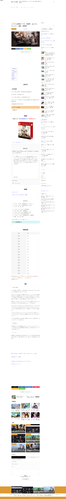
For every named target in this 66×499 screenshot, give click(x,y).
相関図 (13, 75)
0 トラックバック (33, 457)
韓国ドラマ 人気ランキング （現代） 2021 (28, 494)
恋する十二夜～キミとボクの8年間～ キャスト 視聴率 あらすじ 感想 (49, 97)
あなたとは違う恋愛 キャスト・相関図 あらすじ (47, 122)
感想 (12, 79)
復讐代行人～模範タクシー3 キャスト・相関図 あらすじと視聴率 (48, 164)
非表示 (15, 68)
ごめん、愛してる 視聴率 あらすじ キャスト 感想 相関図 (47, 150)
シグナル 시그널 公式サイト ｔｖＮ (17, 142)
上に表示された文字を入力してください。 (25, 476)
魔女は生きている (28, 434)
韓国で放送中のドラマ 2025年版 (16, 356)
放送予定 (13, 70)
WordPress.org (43, 180)
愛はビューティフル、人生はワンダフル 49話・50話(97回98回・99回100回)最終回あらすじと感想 (49, 53)
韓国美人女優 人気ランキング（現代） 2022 (53, 494)
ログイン (42, 175)
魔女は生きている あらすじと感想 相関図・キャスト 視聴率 (47, 137)
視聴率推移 (13, 78)
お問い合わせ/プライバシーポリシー (31, 495)
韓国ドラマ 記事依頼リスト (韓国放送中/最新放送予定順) (44, 495)
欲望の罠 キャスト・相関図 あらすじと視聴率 (47, 145)
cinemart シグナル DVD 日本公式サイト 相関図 (19, 194)
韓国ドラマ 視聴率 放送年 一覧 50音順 (20, 495)
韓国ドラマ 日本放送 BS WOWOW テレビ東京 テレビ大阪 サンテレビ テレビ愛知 (24, 353)
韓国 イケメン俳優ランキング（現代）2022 (41, 494)
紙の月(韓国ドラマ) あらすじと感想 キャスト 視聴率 (48, 160)
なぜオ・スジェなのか (14, 434)
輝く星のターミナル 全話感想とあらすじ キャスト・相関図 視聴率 (47, 155)
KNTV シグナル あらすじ (16, 183)
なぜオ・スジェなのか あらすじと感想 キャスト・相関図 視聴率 (47, 132)
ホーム (7, 494)
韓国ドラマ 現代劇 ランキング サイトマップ (16, 494)
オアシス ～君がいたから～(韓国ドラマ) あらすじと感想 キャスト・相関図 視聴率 (49, 80)
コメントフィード (43, 178)
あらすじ (13, 74)
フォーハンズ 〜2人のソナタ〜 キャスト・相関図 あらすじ (48, 127)
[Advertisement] (33, 14)
